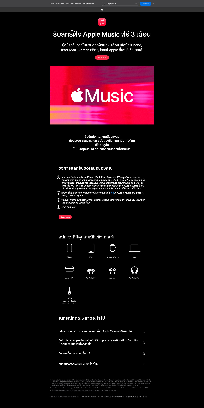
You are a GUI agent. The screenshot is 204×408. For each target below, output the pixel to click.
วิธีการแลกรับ (102, 57)
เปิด (112, 192)
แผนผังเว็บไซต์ (143, 396)
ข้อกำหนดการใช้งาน (103, 396)
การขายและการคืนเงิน (118, 396)
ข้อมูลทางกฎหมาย (131, 396)
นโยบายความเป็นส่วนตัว (89, 396)
